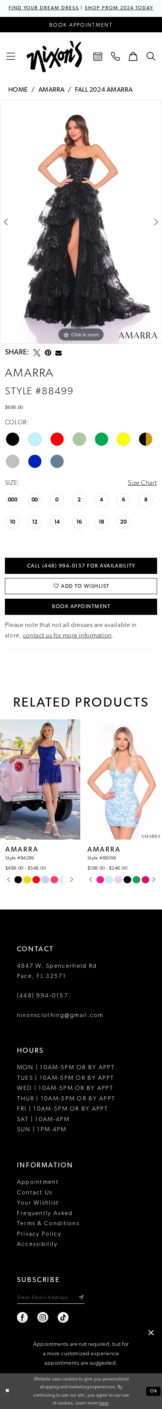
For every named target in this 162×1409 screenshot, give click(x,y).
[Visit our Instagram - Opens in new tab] (43, 1317)
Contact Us (35, 1193)
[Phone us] (116, 56)
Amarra (51, 90)
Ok (153, 1391)
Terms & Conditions (48, 1224)
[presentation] (40, 779)
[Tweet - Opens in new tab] (36, 353)
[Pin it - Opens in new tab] (48, 353)
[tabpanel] (81, 222)
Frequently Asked (45, 1214)
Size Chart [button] (142, 483)
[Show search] (151, 56)
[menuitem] (11, 56)
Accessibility (37, 1244)
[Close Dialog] (7, 1391)
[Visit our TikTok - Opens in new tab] (63, 1317)
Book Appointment (81, 606)
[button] (11, 56)
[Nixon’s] (54, 57)
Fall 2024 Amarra (104, 90)
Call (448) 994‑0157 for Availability (81, 566)
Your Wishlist (38, 1203)
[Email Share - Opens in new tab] (58, 353)
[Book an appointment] (98, 56)
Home (18, 90)
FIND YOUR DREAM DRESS (44, 8)
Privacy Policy (39, 1234)
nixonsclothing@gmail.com (60, 1015)
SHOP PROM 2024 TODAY (119, 8)
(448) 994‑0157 (42, 996)
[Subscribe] (81, 1298)
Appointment (38, 1182)
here (104, 1403)
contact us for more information (67, 636)
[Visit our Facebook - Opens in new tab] (23, 1317)
